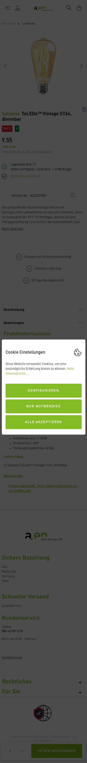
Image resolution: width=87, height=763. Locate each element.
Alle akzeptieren (43, 422)
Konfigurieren (43, 390)
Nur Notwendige (43, 406)
